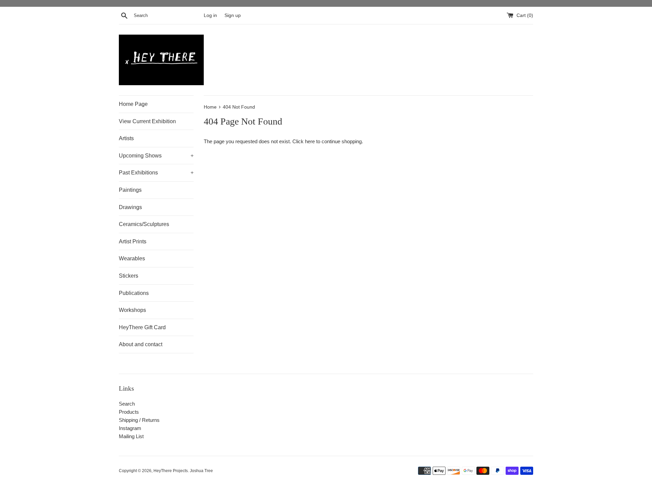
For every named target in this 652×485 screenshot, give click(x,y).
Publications (134, 293)
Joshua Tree (201, 470)
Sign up (232, 15)
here (310, 141)
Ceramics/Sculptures (144, 224)
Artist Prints (132, 241)
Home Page (133, 104)
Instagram (130, 428)
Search (127, 404)
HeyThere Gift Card (142, 327)
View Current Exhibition (147, 121)
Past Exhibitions (156, 172)
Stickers (128, 276)
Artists (126, 138)
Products (129, 412)
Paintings (130, 190)
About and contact (140, 344)
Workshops (132, 310)
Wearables (132, 258)
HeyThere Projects (170, 470)
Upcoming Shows (156, 155)
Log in (210, 15)
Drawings (130, 207)
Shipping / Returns (139, 420)
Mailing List (131, 436)
